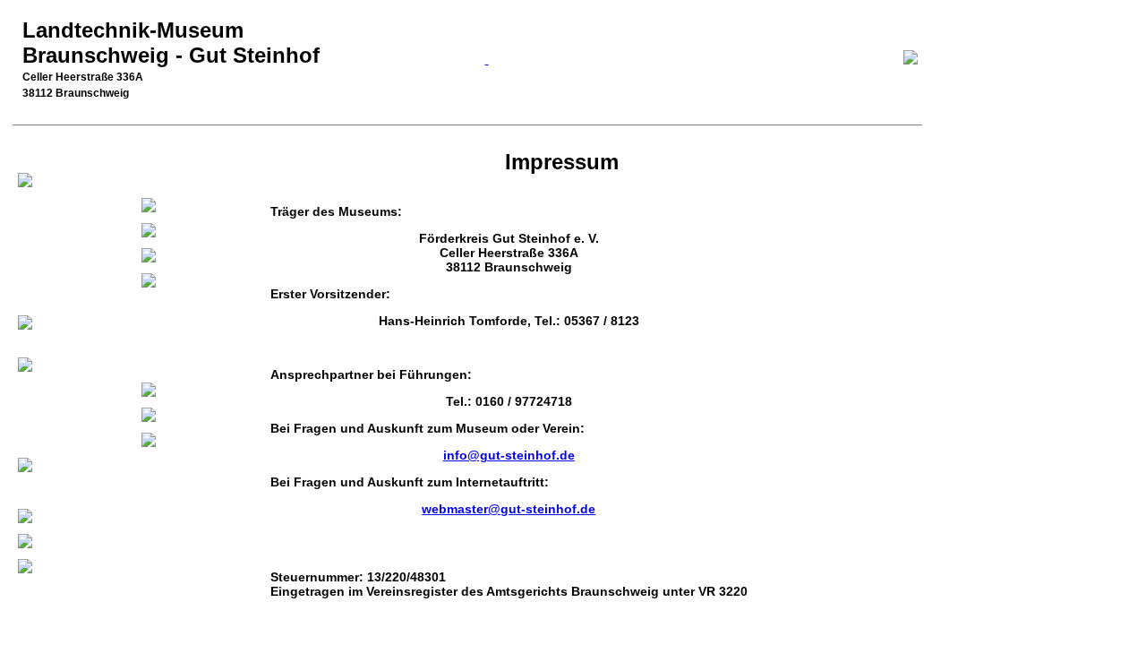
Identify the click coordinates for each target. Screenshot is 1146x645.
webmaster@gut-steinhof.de (508, 509)
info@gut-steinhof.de (509, 455)
